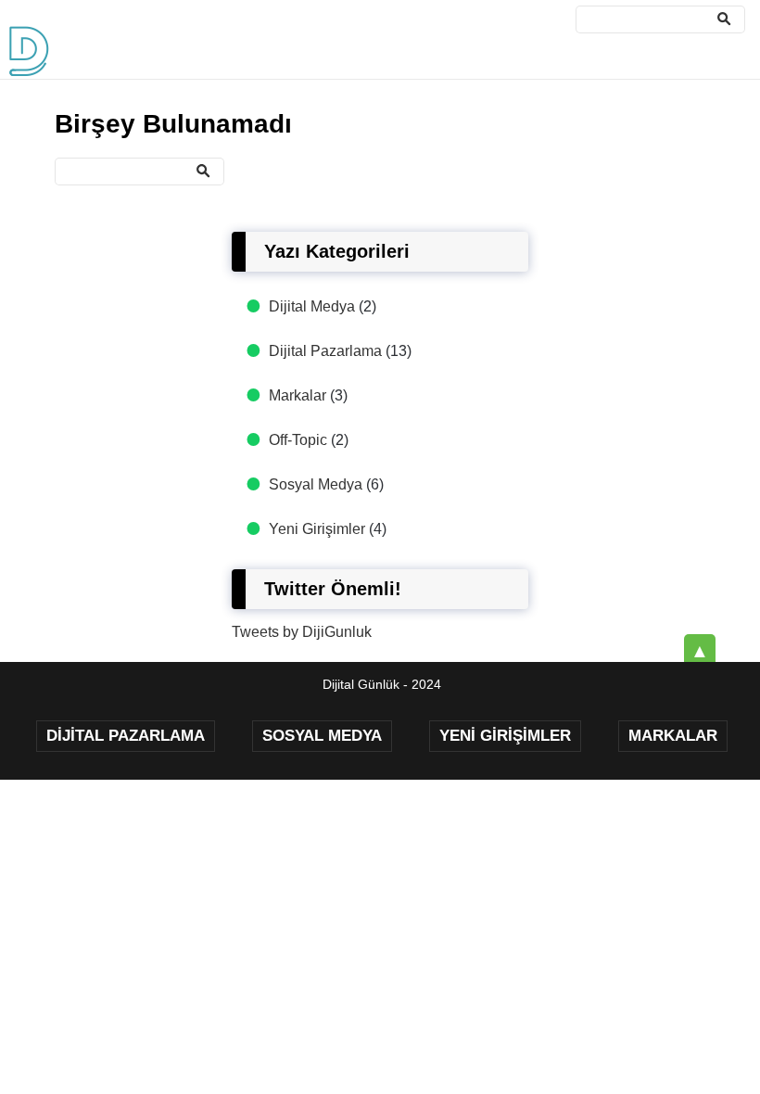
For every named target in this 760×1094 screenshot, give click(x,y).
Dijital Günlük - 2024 (382, 684)
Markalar (297, 395)
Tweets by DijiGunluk (302, 632)
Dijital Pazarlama (325, 351)
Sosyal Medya (315, 484)
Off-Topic (298, 440)
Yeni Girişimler (317, 529)
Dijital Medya (312, 306)
